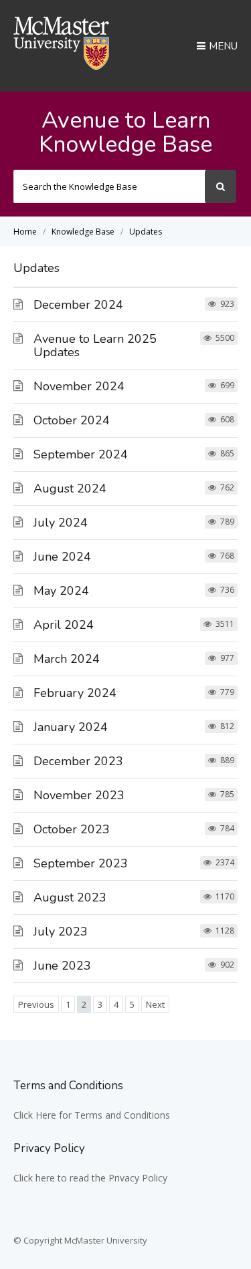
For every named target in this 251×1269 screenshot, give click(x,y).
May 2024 (61, 591)
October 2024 (71, 420)
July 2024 (60, 523)
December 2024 (78, 305)
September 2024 (80, 454)
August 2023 (69, 897)
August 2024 (69, 488)
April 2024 (63, 625)
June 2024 (62, 557)
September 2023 (80, 863)
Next (155, 1004)
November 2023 (78, 795)
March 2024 (66, 659)
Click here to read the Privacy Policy (90, 1177)
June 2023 (62, 966)
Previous (36, 1004)
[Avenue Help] (61, 66)
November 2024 (78, 386)
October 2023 (71, 829)
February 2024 (74, 693)
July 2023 (60, 932)
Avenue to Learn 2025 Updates (95, 345)
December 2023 (78, 761)
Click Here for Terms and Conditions (91, 1115)
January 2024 (70, 727)
